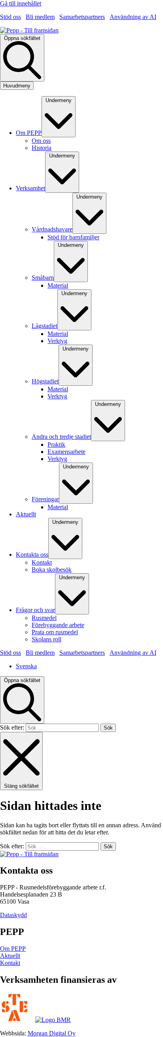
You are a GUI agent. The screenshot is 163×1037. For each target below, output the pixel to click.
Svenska (26, 666)
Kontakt (10, 962)
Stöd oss (10, 16)
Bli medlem (40, 16)
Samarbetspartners (82, 16)
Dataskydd (13, 915)
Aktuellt (10, 955)
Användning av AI (133, 16)
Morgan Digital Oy (52, 1033)
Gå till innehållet (20, 3)
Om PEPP (13, 948)
